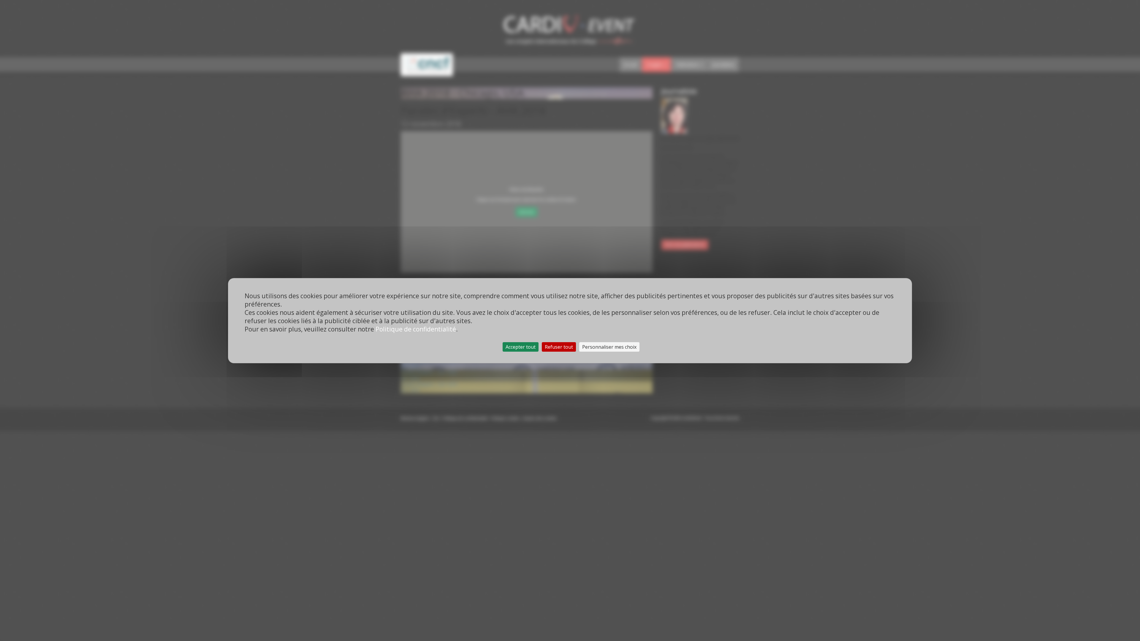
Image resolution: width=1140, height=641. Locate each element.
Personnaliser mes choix (609, 347)
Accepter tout (521, 347)
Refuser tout (559, 347)
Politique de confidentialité (416, 329)
